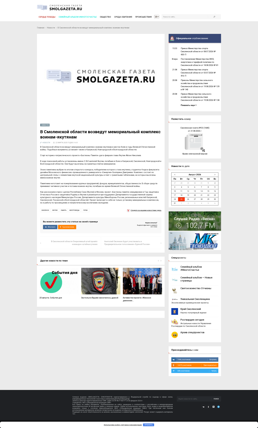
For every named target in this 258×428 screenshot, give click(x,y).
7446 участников (197, 360)
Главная (40, 27)
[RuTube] (213, 406)
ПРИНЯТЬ (148, 425)
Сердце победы (47, 17)
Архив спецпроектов (192, 332)
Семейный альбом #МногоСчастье (78, 17)
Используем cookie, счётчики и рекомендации (123, 425)
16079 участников (197, 365)
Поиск (216, 399)
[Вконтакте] (203, 406)
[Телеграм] (218, 406)
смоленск (45, 210)
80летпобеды (74, 210)
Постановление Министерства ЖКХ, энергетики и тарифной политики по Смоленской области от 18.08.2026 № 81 (199, 62)
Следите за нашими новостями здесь (146, 210)
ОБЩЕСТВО (105, 17)
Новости (51, 27)
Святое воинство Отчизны (195, 288)
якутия (55, 210)
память (63, 210)
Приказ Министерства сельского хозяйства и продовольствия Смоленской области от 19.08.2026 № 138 (200, 97)
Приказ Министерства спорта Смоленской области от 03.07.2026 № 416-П (198, 72)
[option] (59, 285)
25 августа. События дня (51, 298)
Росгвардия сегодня (192, 319)
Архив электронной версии (194, 154)
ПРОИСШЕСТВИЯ (143, 17)
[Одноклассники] (208, 406)
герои (85, 210)
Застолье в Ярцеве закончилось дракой (99, 298)
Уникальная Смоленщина (195, 299)
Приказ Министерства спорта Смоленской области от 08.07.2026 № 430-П (198, 51)
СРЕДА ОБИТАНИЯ (123, 17)
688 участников (197, 371)
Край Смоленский (190, 309)
